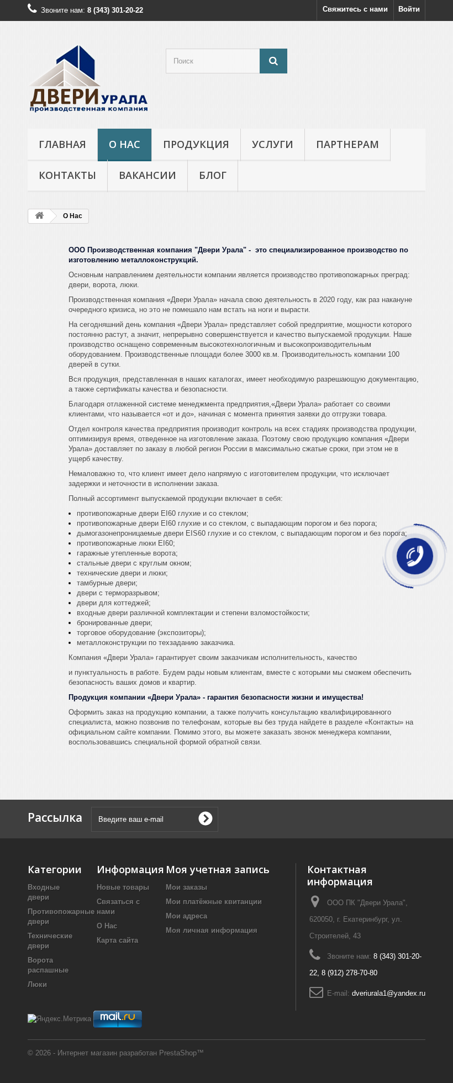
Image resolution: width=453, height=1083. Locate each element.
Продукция (196, 144)
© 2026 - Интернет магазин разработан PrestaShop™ (116, 1053)
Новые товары (123, 887)
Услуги (272, 144)
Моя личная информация (211, 930)
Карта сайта (117, 940)
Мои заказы (186, 887)
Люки (37, 984)
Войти (409, 9)
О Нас (124, 144)
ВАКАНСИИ (147, 175)
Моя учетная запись (218, 869)
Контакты (67, 175)
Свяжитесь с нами (355, 9)
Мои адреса (186, 916)
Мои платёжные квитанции (214, 901)
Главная (62, 144)
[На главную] (39, 216)
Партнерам (347, 144)
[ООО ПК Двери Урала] (88, 79)
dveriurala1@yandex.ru (388, 993)
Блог (213, 175)
